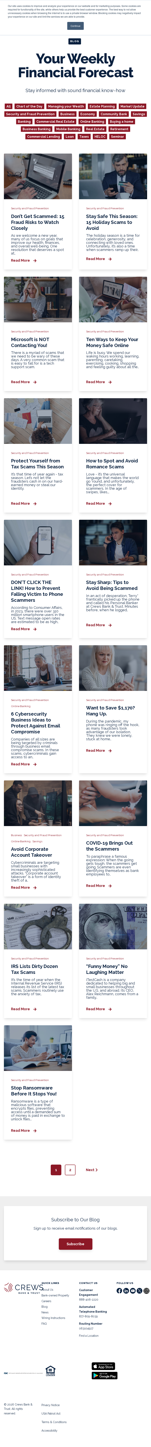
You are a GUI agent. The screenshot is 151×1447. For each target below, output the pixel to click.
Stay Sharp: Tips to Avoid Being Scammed (112, 585)
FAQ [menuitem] (44, 1323)
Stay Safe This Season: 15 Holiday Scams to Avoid (112, 222)
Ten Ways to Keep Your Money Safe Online (112, 342)
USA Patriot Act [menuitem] (50, 1413)
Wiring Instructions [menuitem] (53, 1318)
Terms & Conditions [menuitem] (54, 1422)
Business (67, 114)
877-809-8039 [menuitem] (88, 1316)
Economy (87, 114)
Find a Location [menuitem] (89, 1335)
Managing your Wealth (66, 106)
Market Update (133, 106)
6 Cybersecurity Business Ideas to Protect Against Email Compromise (35, 723)
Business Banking (37, 129)
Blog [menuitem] (44, 1306)
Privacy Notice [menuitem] (50, 1405)
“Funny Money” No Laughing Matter (107, 969)
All (8, 106)
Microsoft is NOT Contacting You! (30, 342)
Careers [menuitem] (46, 1301)
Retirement (119, 129)
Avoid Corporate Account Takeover (31, 852)
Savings (139, 114)
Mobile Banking (68, 129)
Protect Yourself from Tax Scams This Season (37, 464)
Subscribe (75, 1244)
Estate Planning (102, 106)
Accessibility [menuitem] (49, 1430)
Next (90, 1170)
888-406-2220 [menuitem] (88, 1299)
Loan (70, 137)
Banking (24, 121)
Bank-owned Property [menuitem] (55, 1295)
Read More (21, 260)
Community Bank (114, 114)
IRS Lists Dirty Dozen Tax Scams (34, 969)
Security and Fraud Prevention (30, 114)
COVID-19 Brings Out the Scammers (109, 846)
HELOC (100, 137)
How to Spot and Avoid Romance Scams (112, 464)
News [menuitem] (45, 1312)
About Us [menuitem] (47, 1289)
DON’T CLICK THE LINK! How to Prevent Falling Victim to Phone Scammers (37, 591)
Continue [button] (75, 25)
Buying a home (121, 121)
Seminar (117, 137)
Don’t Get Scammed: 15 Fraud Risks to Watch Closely (37, 222)
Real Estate (95, 129)
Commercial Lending (43, 137)
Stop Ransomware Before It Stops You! (34, 1091)
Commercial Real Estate (55, 121)
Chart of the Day (29, 106)
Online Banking (92, 121)
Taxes (84, 137)
